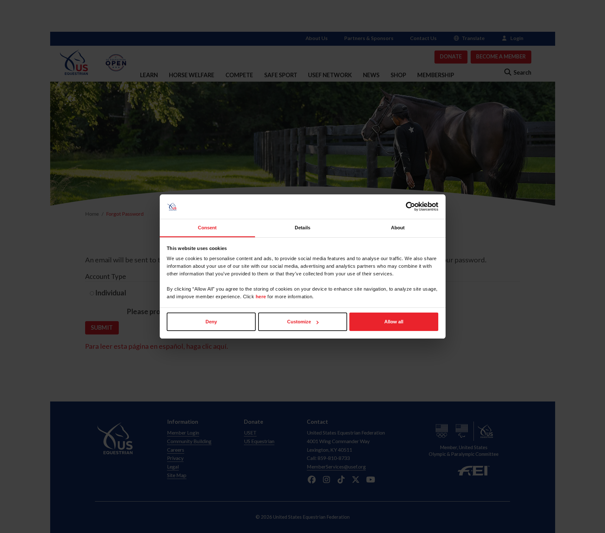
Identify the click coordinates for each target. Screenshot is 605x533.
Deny (211, 321)
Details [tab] (302, 227)
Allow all (393, 321)
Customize (299, 321)
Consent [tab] (207, 227)
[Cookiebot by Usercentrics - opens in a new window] (410, 207)
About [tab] (398, 227)
